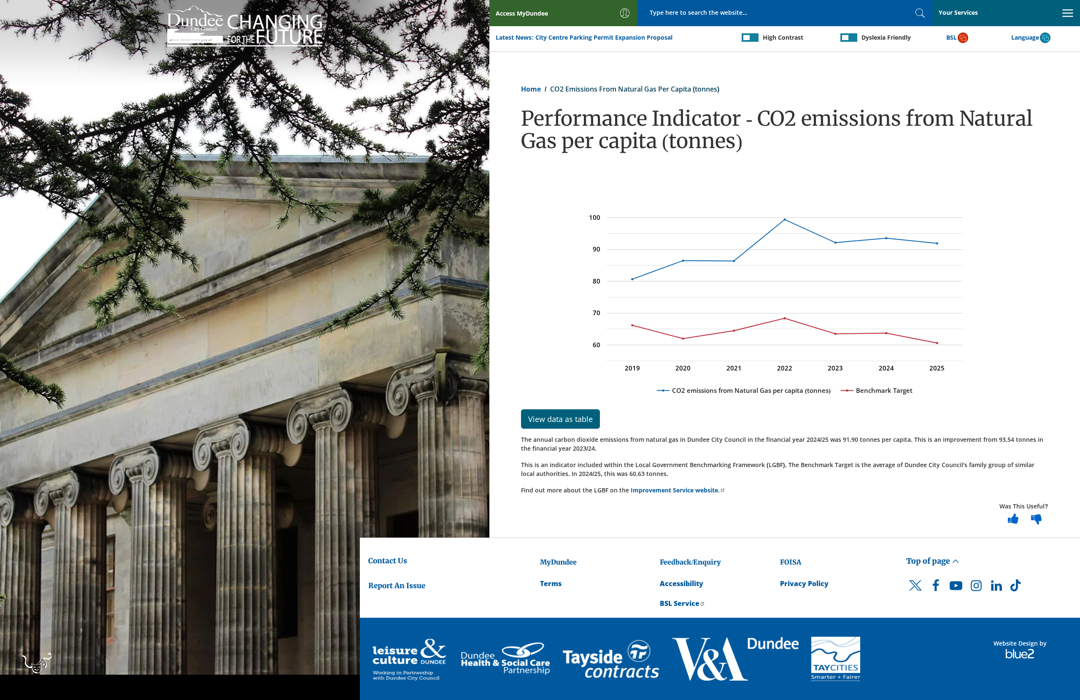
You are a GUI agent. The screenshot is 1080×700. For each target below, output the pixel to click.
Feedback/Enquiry (690, 562)
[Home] (245, 24)
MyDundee (558, 562)
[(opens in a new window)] (410, 658)
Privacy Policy (804, 583)
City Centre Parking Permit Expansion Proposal (603, 37)
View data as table (560, 419)
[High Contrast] (750, 37)
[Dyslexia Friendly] (848, 37)
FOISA (790, 562)
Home (531, 89)
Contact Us (387, 560)
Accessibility (681, 583)
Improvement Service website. (674, 490)
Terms (551, 583)
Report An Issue (396, 585)
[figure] (784, 295)
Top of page (929, 561)
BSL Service (679, 603)
